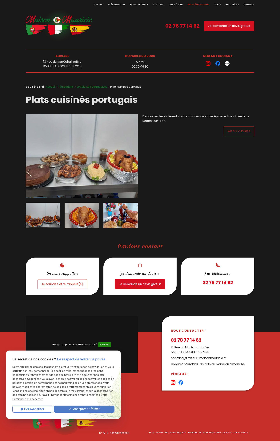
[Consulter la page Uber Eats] (227, 63)
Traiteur (158, 4)
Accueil (98, 4)
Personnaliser (34, 409)
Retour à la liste (238, 131)
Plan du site (156, 432)
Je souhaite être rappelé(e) (62, 284)
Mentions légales (175, 432)
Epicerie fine (138, 4)
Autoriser (104, 344)
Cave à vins (175, 4)
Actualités (232, 4)
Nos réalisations (198, 4)
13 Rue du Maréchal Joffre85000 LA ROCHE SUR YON (62, 63)
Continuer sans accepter (27, 399)
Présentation (116, 4)
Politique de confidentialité (204, 432)
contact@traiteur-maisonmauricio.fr (198, 358)
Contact (248, 4)
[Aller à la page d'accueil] (59, 26)
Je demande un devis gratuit (229, 26)
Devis (217, 4)
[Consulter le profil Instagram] (208, 63)
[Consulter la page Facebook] (217, 63)
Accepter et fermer (86, 409)
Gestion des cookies (235, 432)
